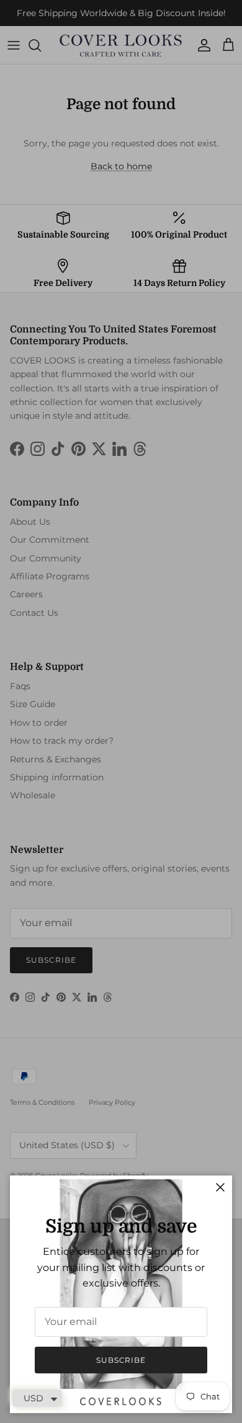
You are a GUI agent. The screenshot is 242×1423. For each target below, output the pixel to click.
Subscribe (121, 1360)
